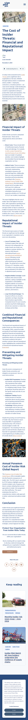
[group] (14, 69)
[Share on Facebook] (7, 565)
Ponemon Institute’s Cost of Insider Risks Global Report (14, 181)
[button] (4, 68)
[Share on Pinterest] (21, 565)
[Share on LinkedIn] (16, 565)
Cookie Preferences (14, 706)
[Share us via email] (14, 570)
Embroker (5, 347)
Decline (14, 714)
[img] (20, 69)
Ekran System (18, 215)
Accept (14, 710)
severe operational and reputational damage (13, 255)
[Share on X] (12, 565)
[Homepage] (6, 4)
